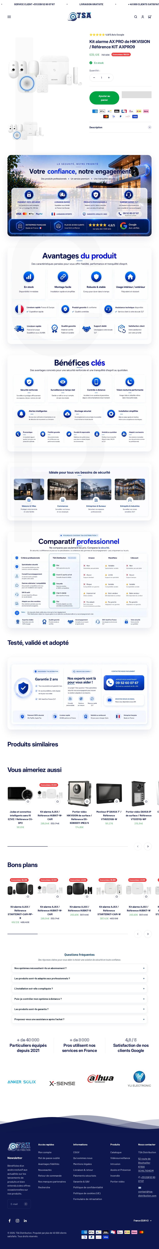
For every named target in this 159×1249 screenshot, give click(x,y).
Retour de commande (50, 1175)
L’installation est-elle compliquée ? (33, 988)
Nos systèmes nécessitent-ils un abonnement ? (40, 968)
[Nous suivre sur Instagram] (17, 1221)
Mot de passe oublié (49, 1157)
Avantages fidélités (48, 1163)
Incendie (115, 1175)
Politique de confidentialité (88, 1187)
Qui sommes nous (82, 1157)
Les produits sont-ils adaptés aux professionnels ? (42, 978)
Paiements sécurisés (84, 1175)
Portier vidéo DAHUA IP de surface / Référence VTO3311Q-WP (139, 815)
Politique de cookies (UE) (86, 1193)
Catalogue (116, 1152)
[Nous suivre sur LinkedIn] (25, 1221)
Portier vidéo (117, 1181)
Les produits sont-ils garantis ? (31, 1009)
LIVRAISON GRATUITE (91, 4)
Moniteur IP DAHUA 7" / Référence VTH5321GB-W (109, 815)
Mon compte (45, 1152)
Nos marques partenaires (52, 1181)
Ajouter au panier (104, 97)
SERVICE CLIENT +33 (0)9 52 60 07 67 (34, 4)
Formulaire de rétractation (87, 1198)
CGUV (76, 1152)
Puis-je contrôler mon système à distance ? (38, 998)
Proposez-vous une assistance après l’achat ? (39, 1019)
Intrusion (115, 1163)
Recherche (44, 1187)
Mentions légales (82, 1163)
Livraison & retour (83, 1169)
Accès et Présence (120, 1169)
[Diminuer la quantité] (94, 77)
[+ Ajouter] (28, 801)
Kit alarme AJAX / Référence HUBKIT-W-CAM (50, 815)
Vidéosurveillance (120, 1157)
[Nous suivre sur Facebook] (9, 1221)
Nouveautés (45, 1169)
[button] (137, 94)
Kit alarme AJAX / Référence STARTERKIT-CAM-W (109, 910)
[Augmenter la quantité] (108, 77)
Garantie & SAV (81, 1181)
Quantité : (94, 70)
